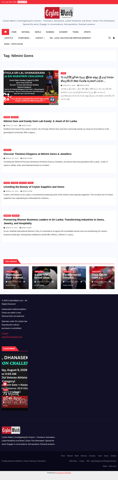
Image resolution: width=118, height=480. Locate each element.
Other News (23, 38)
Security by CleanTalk (63, 473)
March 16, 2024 (12, 191)
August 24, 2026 (15, 282)
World (38, 32)
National (26, 32)
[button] (110, 38)
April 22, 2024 (12, 125)
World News (10, 271)
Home (14, 32)
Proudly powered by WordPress (12, 461)
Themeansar (41, 461)
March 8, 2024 (12, 228)
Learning (15, 182)
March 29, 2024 (12, 158)
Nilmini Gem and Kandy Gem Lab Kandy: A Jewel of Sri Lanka (40, 121)
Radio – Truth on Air (13, 44)
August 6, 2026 (69, 85)
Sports (87, 32)
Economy (63, 32)
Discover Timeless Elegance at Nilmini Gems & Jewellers (37, 153)
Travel (76, 32)
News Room (84, 85)
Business (50, 32)
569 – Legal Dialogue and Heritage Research (70, 38)
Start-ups (15, 215)
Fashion (6, 117)
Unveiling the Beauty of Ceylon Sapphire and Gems (34, 186)
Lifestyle (8, 38)
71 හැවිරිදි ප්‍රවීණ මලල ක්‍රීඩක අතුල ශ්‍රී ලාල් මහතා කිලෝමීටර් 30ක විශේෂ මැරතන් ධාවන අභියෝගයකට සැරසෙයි (87, 81)
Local (63, 73)
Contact (39, 38)
